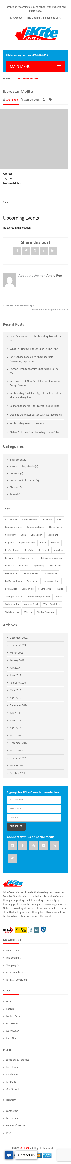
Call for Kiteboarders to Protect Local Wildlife (34, 406)
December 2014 (19, 705)
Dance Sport (36, 535)
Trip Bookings (34, 17)
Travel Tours (12, 1067)
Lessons (15, 473)
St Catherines (44, 589)
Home (6, 78)
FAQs (8, 1133)
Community (10, 535)
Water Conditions (51, 604)
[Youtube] (33, 845)
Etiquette (9, 543)
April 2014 (15, 728)
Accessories (12, 1023)
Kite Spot (23, 566)
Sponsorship (28, 589)
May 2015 (15, 690)
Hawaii (43, 543)
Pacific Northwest (13, 581)
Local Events (13, 1074)
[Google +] (44, 251)
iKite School (43, 550)
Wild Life (28, 612)
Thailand (60, 589)
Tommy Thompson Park (38, 597)
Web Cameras (12, 612)
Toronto (58, 597)
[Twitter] (26, 251)
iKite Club (28, 550)
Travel (14, 494)
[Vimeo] (43, 845)
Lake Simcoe (11, 573)
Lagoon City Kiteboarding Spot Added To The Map (34, 371)
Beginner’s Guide (15, 1125)
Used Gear (12, 1038)
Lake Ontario (55, 566)
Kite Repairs (12, 1118)
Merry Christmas (30, 573)
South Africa (11, 589)
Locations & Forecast (17, 1059)
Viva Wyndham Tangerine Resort (49, 309)
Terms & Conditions (16, 979)
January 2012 (17, 765)
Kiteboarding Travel (27, 558)
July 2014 (15, 713)
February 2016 (18, 682)
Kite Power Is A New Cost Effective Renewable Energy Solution (35, 383)
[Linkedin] (54, 845)
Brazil (59, 519)
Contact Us (12, 1111)
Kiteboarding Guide (22, 466)
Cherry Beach (55, 527)
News (13, 487)
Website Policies (14, 972)
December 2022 (19, 637)
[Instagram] (12, 845)
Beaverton (47, 519)
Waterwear (12, 1031)
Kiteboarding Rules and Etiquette (28, 423)
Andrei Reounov (29, 519)
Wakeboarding (12, 604)
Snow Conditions (51, 581)
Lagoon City (38, 566)
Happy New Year (27, 543)
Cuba (23, 535)
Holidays (55, 543)
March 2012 (16, 750)
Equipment (17, 459)
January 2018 (17, 660)
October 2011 (17, 773)
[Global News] (8, 929)
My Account (16, 17)
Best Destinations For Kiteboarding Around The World (36, 338)
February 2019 (18, 645)
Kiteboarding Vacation (51, 558)
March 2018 (16, 652)
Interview (58, 550)
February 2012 (18, 758)
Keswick (9, 558)
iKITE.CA (24, 1148)
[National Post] (21, 929)
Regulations (32, 581)
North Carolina (50, 573)
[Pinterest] (35, 251)
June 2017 (15, 675)
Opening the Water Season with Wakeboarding (36, 414)
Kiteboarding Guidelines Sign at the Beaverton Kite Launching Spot (35, 395)
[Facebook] (17, 251)
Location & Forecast (22, 480)
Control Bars (13, 1016)
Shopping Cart (53, 17)
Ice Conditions (12, 550)
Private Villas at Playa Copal (18, 306)
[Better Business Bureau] (33, 929)
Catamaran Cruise (35, 527)
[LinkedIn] (53, 251)
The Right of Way (13, 597)
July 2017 (15, 667)
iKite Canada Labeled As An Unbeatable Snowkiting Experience (31, 359)
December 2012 (19, 743)
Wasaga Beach (31, 604)
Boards (10, 1009)
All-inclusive (11, 519)
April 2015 (15, 698)
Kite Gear (9, 566)
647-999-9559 (40, 55)
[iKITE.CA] (36, 34)
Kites (8, 1001)
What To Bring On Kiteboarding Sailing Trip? (34, 349)
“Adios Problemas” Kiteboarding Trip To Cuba (34, 432)
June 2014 (15, 720)
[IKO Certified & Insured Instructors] (43, 929)
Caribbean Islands (13, 527)
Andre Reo (12, 99)
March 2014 (16, 735)
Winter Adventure (45, 612)
